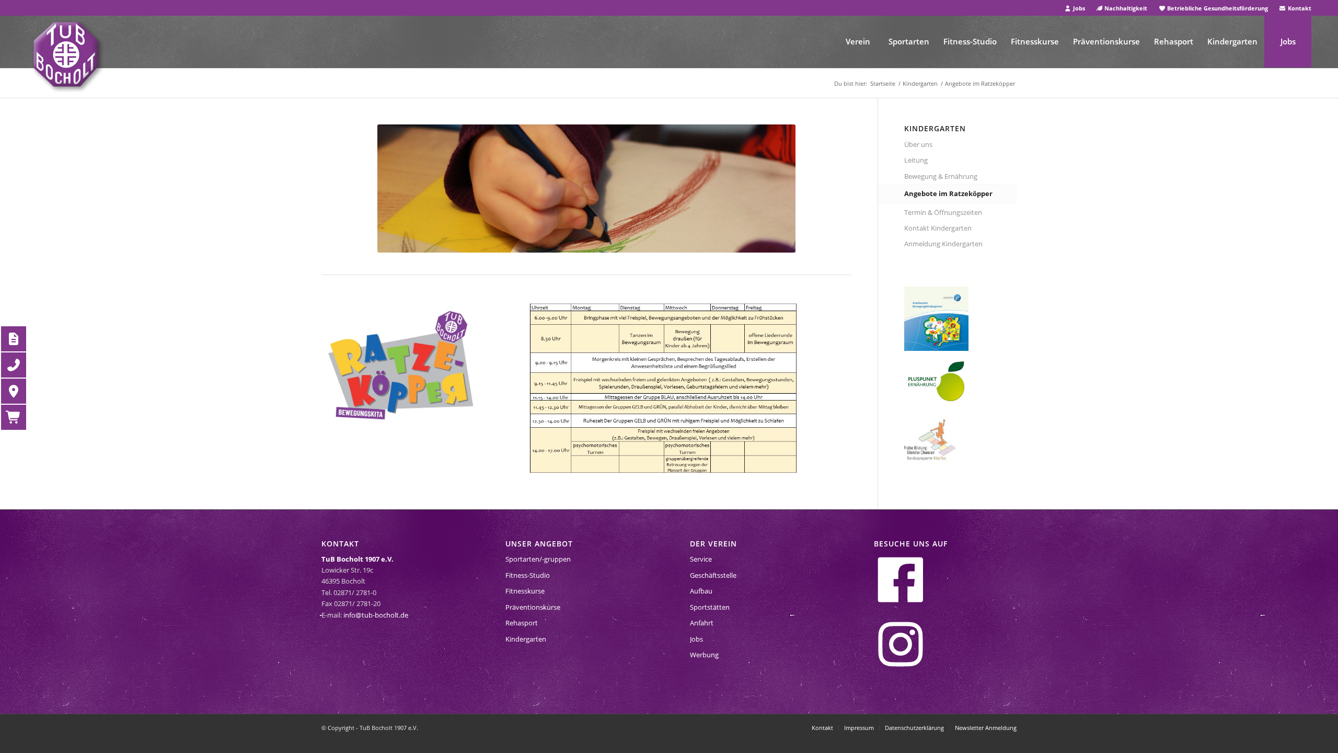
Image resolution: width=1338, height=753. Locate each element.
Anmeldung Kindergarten (943, 243)
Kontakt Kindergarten (938, 228)
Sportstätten (710, 607)
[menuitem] (1075, 8)
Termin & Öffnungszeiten (943, 212)
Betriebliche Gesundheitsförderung (1217, 8)
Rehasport (521, 623)
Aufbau (701, 591)
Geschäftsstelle (713, 575)
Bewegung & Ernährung (940, 176)
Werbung (704, 654)
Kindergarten (525, 639)
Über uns (918, 144)
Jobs (1078, 8)
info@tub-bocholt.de (375, 615)
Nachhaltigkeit (1125, 8)
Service (701, 559)
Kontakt (1298, 8)
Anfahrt (701, 623)
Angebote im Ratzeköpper (948, 193)
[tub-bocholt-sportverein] (66, 54)
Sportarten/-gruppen (538, 559)
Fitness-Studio (527, 575)
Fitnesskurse (525, 591)
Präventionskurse (532, 607)
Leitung (916, 160)
